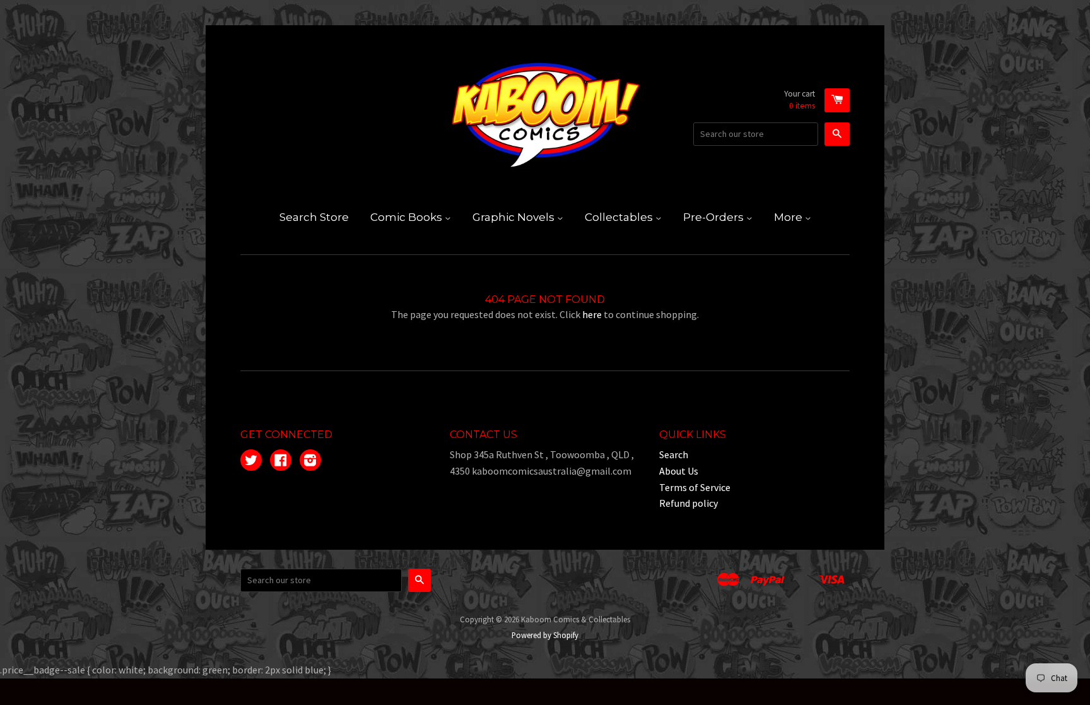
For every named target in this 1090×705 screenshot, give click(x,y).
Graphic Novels (514, 217)
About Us (678, 471)
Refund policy (688, 503)
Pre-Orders (714, 217)
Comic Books (407, 217)
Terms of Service (694, 487)
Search (673, 454)
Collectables (620, 217)
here (592, 314)
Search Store (314, 217)
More (789, 217)
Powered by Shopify (545, 635)
